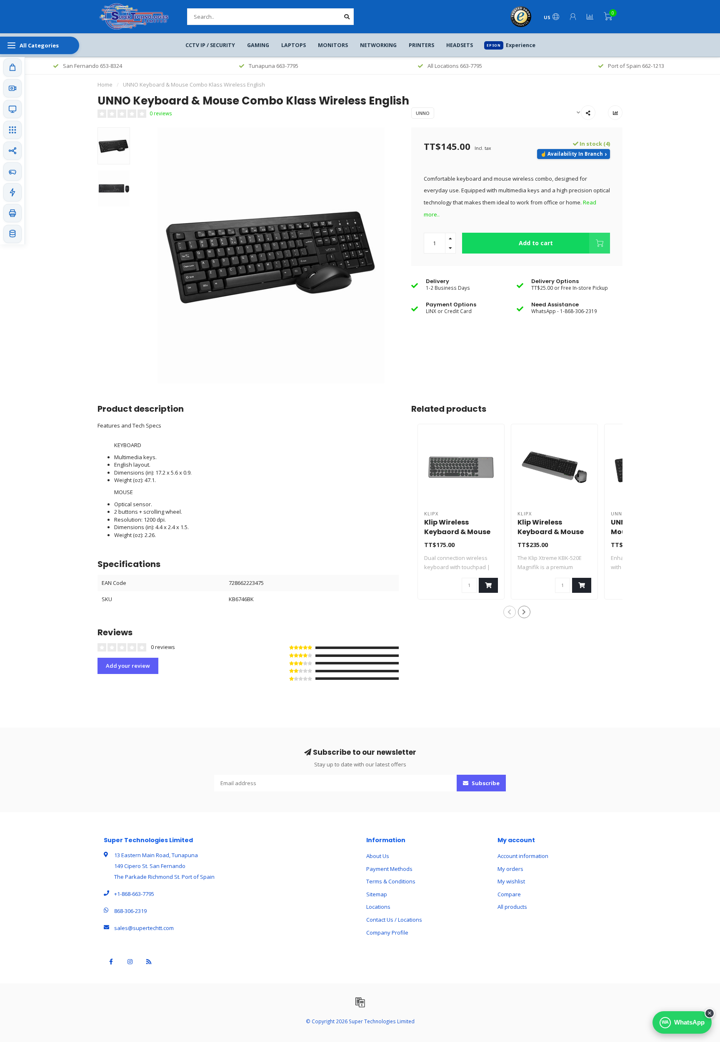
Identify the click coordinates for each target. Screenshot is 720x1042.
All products (512, 906)
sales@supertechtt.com (144, 928)
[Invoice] (360, 1002)
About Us (377, 856)
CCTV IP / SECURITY (210, 45)
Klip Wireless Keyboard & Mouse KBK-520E (551, 531)
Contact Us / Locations (394, 919)
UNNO (423, 113)
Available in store (573, 154)
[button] (509, 612)
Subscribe (485, 783)
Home (105, 84)
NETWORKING (378, 45)
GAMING (258, 45)
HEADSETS (459, 45)
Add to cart (536, 243)
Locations (378, 906)
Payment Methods (389, 869)
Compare (509, 894)
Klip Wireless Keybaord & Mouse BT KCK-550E (457, 531)
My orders (510, 869)
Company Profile (387, 932)
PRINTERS (421, 45)
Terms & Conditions (390, 881)
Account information (523, 856)
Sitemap (376, 894)
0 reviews (161, 113)
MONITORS (333, 45)
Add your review (128, 665)
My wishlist (511, 881)
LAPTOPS (293, 45)
